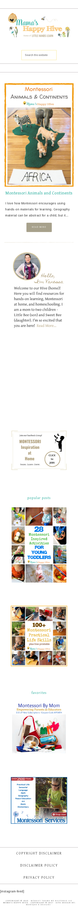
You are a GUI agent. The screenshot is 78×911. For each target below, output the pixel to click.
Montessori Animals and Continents (39, 193)
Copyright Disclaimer (39, 853)
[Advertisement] (43, 383)
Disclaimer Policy (39, 865)
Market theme (40, 901)
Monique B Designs (39, 904)
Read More (39, 227)
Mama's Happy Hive (39, 26)
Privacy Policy (39, 878)
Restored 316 (63, 901)
